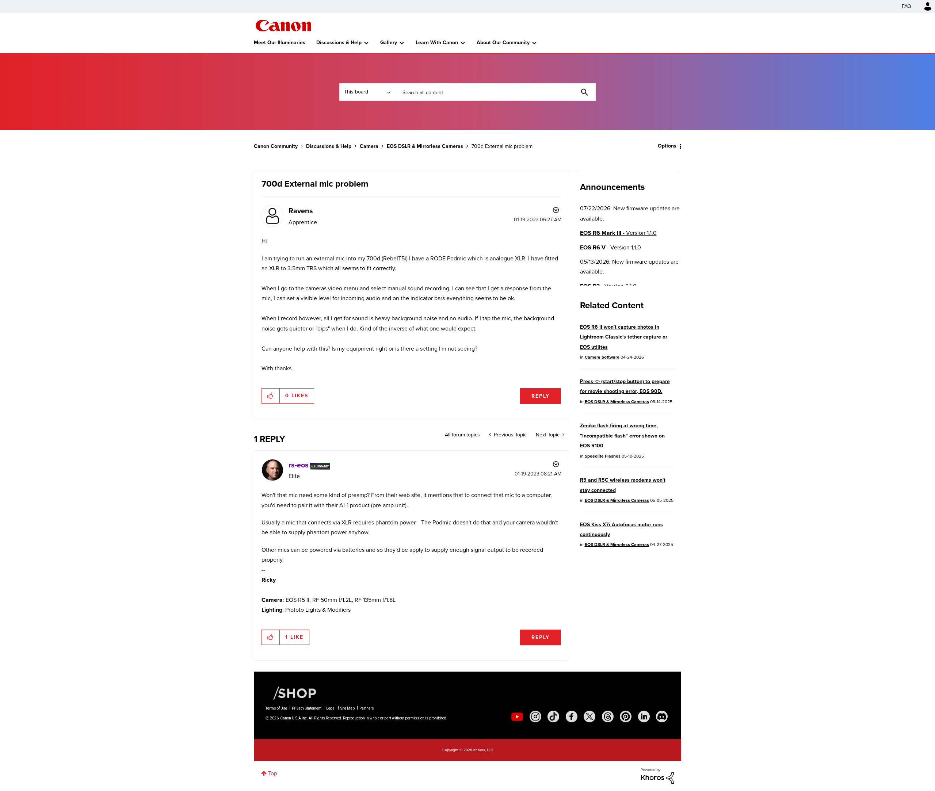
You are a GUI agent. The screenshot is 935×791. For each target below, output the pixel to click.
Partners (366, 708)
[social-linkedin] (644, 716)
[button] (271, 396)
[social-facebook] (571, 716)
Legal (331, 708)
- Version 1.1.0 (618, 233)
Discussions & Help (339, 42)
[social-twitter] (589, 716)
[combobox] (495, 92)
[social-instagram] (535, 716)
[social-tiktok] (553, 716)
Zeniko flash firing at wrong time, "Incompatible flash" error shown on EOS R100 (622, 436)
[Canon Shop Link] (291, 692)
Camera (369, 146)
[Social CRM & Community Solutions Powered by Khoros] (657, 775)
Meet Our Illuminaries (279, 42)
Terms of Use (276, 708)
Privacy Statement (306, 708)
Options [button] (667, 146)
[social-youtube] (517, 716)
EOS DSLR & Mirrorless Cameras (425, 146)
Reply (540, 396)
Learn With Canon (437, 42)
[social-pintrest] (625, 716)
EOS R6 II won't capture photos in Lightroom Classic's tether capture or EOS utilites (623, 337)
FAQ (906, 6)
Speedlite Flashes (603, 456)
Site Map (347, 708)
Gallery (388, 42)
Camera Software (602, 357)
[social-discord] (662, 716)
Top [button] (272, 773)
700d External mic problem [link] (502, 146)
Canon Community (283, 25)
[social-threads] (608, 716)
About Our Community (503, 42)
